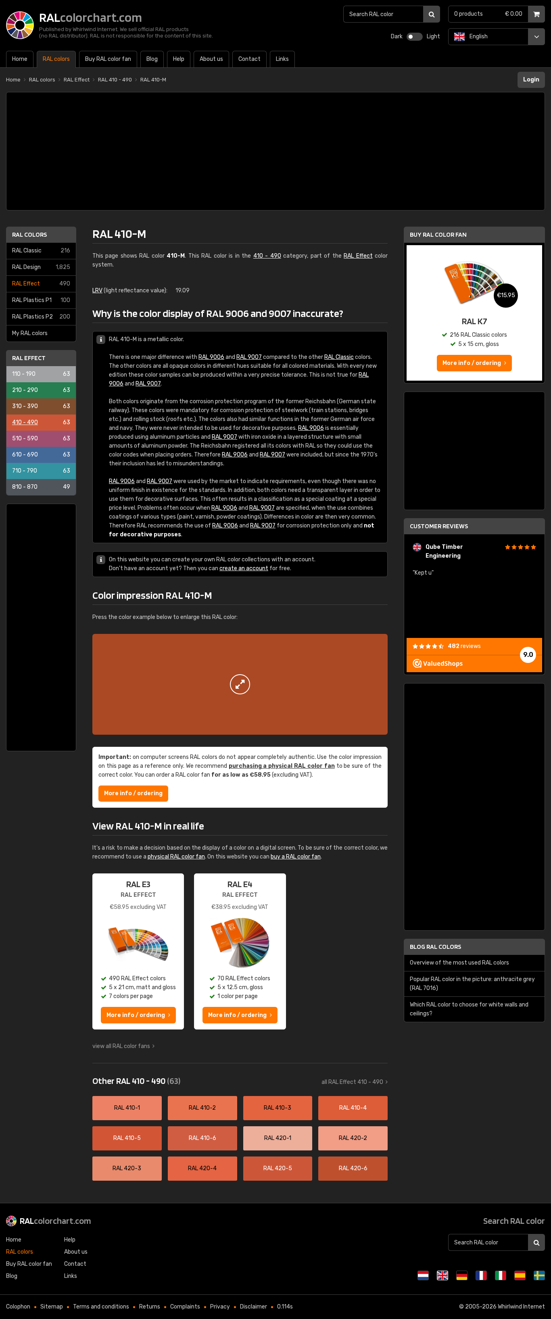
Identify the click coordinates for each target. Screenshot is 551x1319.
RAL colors (29, 234)
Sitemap (51, 1306)
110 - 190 (41, 374)
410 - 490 (41, 422)
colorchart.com (55, 1220)
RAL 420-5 (277, 1168)
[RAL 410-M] (240, 684)
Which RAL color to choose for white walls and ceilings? (469, 1009)
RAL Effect (41, 283)
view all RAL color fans (121, 1046)
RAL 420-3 (127, 1168)
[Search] (431, 14)
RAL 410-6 (202, 1138)
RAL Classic (41, 250)
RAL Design (41, 267)
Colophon (18, 1306)
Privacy (220, 1306)
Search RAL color (514, 1220)
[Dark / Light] (415, 37)
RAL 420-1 (277, 1138)
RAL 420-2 (353, 1138)
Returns (149, 1306)
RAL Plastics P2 (41, 316)
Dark (397, 36)
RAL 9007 (249, 357)
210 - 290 (41, 390)
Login (531, 79)
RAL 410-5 (127, 1138)
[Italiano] (500, 1275)
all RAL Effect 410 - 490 (352, 1082)
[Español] (520, 1275)
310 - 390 (41, 406)
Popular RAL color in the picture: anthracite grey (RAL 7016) (472, 984)
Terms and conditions (101, 1306)
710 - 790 (41, 470)
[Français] (481, 1275)
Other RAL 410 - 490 (136, 1080)
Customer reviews (439, 526)
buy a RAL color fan (296, 856)
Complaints (185, 1306)
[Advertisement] (275, 151)
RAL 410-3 (277, 1107)
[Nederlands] (423, 1275)
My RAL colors (30, 333)
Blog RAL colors (435, 946)
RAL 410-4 (353, 1107)
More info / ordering (133, 793)
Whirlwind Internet (521, 1306)
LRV (97, 290)
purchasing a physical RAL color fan (282, 766)
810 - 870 (41, 486)
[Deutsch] (462, 1275)
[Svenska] (539, 1275)
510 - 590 (41, 438)
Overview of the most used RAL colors (459, 962)
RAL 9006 (211, 357)
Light (433, 36)
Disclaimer (253, 1306)
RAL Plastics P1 (41, 300)
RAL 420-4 (202, 1168)
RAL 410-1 (127, 1107)
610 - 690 (41, 454)
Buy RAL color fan (438, 234)
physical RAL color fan (176, 856)
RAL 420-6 (353, 1168)
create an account (243, 568)
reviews (464, 646)
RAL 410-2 (202, 1107)
